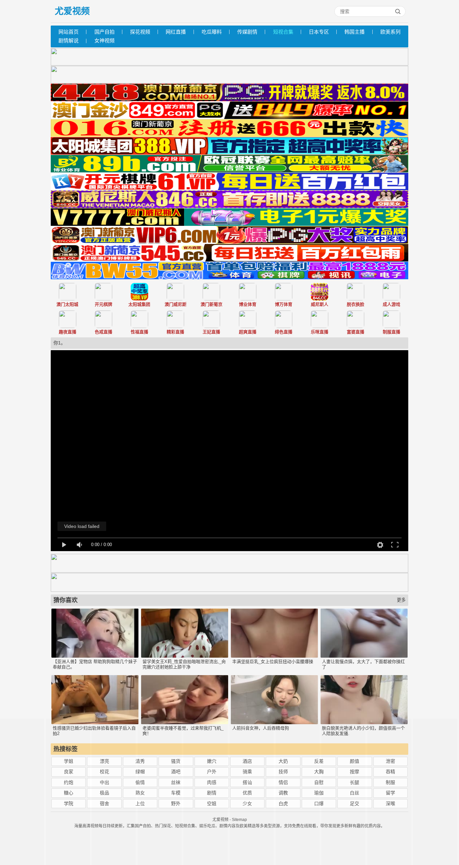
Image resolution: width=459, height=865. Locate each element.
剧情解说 (68, 40)
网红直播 (176, 32)
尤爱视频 (72, 11)
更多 (401, 600)
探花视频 (140, 32)
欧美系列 (390, 32)
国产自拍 (104, 32)
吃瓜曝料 (212, 32)
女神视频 (104, 40)
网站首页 (68, 32)
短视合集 (283, 32)
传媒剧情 (247, 32)
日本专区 (319, 32)
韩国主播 (354, 32)
